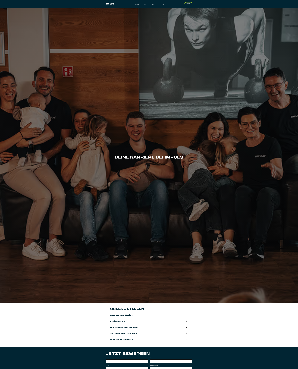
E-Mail (107, 365)
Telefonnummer (154, 365)
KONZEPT (154, 4)
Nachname (153, 358)
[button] (162, 4)
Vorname (108, 358)
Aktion (145, 4)
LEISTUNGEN (136, 4)
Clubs (162, 4)
